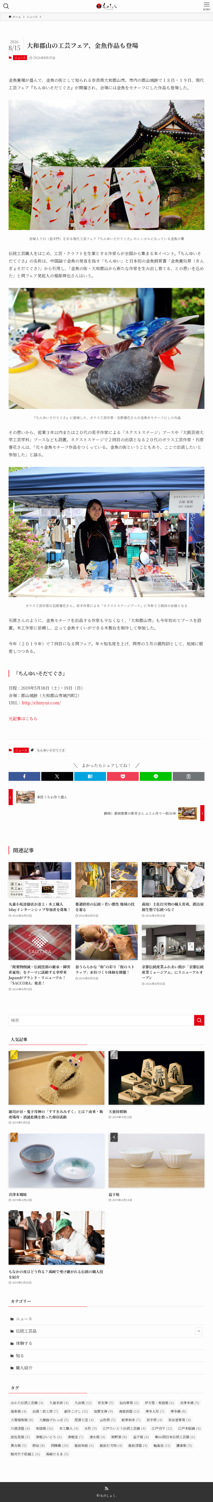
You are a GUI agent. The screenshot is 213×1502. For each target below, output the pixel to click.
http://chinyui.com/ (41, 703)
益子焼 (141, 1436)
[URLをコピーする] (188, 776)
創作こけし (76, 1411)
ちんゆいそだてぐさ (51, 750)
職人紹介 (24, 1368)
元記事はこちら (23, 718)
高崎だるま (57, 1454)
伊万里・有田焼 (159, 1402)
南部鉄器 (129, 1411)
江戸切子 (162, 1428)
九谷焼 (83, 1402)
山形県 (108, 1419)
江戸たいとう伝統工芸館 (124, 1428)
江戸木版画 (189, 1428)
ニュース (20, 57)
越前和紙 (84, 1445)
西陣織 (60, 1445)
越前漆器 (138, 1445)
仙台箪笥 (129, 1402)
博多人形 (154, 1411)
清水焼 (97, 1436)
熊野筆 (119, 1436)
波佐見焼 (20, 1436)
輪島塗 (162, 1445)
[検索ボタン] (6, 6)
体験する (24, 1343)
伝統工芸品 (26, 1331)
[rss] (106, 1488)
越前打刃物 (111, 1445)
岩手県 (154, 1419)
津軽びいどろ (49, 1436)
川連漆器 (20, 1428)
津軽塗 (75, 1436)
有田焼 (44, 1428)
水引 (90, 1428)
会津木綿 (189, 1402)
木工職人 (68, 1428)
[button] (24, 776)
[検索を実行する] (199, 1020)
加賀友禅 (103, 1411)
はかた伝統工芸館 (27, 1402)
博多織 (178, 1411)
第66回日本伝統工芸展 (175, 1436)
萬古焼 (18, 1445)
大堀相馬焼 (22, 1419)
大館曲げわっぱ (54, 1419)
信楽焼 (18, 1411)
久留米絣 (59, 1402)
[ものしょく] (106, 6)
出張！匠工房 (45, 1411)
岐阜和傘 (131, 1419)
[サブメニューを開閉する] (198, 1331)
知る (20, 1356)
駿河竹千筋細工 (25, 1454)
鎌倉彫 (184, 1445)
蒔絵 (38, 1445)
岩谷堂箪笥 (179, 1419)
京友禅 (106, 1402)
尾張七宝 (84, 1419)
